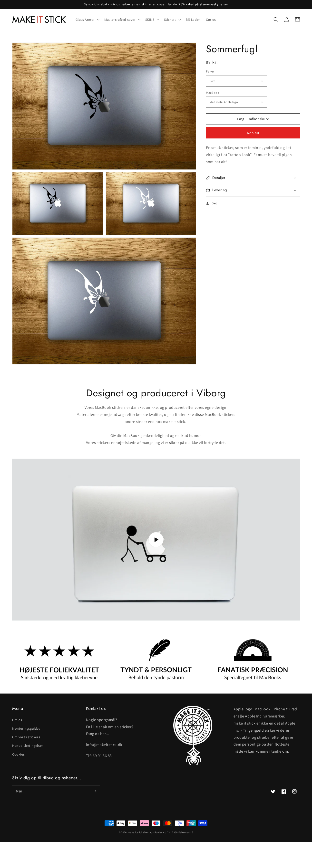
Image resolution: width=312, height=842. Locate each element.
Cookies (18, 754)
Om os (17, 720)
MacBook (212, 92)
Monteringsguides (26, 728)
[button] (276, 19)
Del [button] (214, 203)
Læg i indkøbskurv (253, 118)
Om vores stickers (26, 737)
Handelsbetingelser (27, 745)
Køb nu (253, 132)
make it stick (135, 832)
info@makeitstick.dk (104, 744)
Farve (210, 71)
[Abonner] (94, 791)
